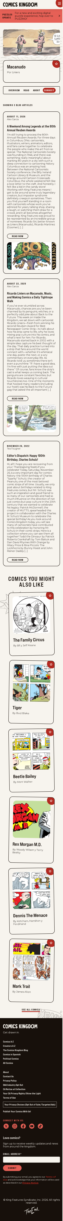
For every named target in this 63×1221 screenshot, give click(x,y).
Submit (12, 1167)
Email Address (12, 1154)
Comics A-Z (8, 1041)
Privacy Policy (10, 1080)
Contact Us (8, 1076)
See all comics (31, 1009)
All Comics (8, 1062)
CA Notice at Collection (14, 1089)
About (6, 1072)
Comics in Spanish (12, 1054)
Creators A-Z (9, 1045)
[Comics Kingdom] (20, 1026)
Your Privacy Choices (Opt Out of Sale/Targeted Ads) (29, 1104)
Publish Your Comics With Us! (17, 1111)
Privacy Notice (30, 1183)
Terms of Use (9, 1097)
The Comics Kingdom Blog (15, 1050)
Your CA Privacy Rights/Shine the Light (22, 1093)
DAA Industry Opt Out (13, 1084)
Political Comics (11, 1058)
